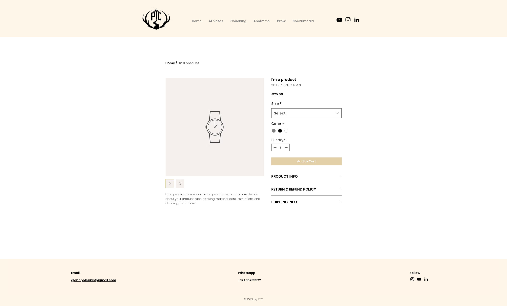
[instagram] (348, 19)
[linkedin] (356, 19)
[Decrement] (274, 147)
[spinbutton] (280, 147)
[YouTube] (339, 19)
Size (276, 103)
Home (170, 63)
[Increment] (286, 147)
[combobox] (306, 113)
